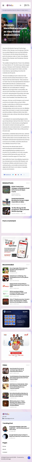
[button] (24, 174)
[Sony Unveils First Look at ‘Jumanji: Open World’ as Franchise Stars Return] (6, 371)
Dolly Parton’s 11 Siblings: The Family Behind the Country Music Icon (19, 277)
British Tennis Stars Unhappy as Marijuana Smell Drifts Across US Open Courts (20, 189)
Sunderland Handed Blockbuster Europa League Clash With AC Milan (20, 200)
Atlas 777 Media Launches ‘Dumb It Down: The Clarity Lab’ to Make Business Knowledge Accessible (19, 301)
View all (27, 183)
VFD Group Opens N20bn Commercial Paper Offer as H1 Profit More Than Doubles (18, 293)
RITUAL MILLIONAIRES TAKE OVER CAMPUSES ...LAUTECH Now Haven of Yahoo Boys (19, 428)
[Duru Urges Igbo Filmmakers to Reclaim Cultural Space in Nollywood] (6, 271)
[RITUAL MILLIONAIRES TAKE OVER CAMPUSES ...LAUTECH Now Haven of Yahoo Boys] (5, 429)
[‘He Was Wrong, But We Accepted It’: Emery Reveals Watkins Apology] (6, 211)
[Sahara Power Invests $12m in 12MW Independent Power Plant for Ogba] (6, 286)
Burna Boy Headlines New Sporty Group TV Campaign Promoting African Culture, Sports (19, 395)
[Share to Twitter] (12, 174)
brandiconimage (6, 459)
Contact (5, 452)
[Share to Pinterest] (15, 174)
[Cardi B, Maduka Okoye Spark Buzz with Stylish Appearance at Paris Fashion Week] (6, 379)
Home (5, 21)
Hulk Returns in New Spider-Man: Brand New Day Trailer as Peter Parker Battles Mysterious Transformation (19, 386)
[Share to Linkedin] (18, 174)
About (4, 449)
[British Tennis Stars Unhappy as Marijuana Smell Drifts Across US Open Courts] (6, 189)
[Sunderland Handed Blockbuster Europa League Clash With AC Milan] (6, 201)
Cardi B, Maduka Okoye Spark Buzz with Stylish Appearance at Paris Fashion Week (19, 378)
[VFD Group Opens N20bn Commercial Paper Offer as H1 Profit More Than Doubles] (6, 294)
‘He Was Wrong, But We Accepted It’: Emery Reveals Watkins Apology (20, 209)
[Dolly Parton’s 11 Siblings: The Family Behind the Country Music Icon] (6, 278)
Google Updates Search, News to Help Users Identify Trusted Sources (19, 435)
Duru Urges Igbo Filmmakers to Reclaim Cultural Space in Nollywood (18, 270)
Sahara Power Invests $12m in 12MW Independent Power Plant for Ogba (19, 285)
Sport (10, 21)
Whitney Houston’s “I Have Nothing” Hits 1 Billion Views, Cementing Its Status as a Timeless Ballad (17, 403)
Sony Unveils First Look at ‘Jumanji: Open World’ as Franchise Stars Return (17, 370)
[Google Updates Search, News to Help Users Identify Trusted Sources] (5, 436)
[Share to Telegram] (21, 174)
